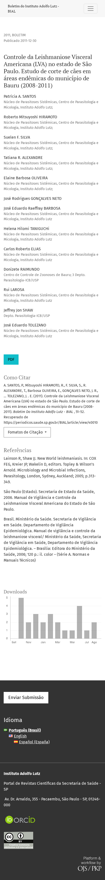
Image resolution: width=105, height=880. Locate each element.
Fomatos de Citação (26, 432)
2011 (7, 35)
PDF (11, 359)
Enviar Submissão (26, 697)
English (20, 736)
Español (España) (34, 742)
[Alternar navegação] (90, 8)
